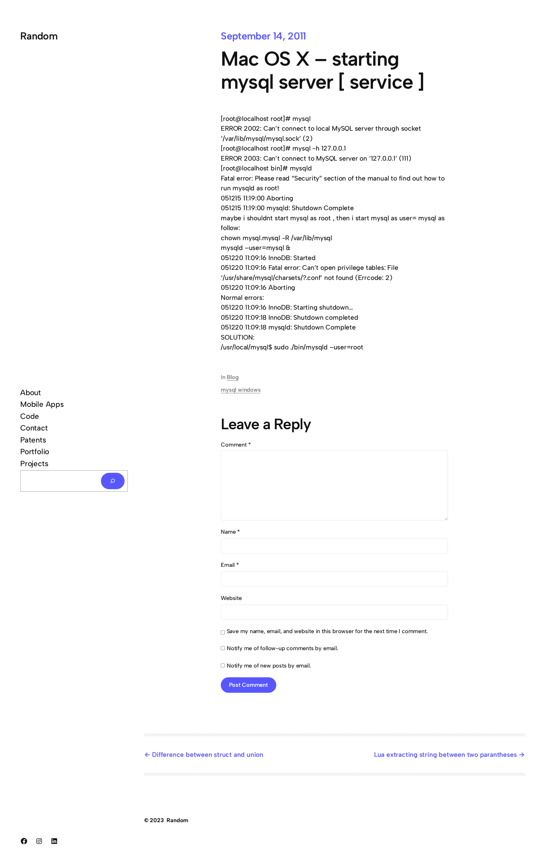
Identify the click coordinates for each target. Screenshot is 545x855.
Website (231, 598)
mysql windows (241, 389)
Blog (232, 377)
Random (38, 36)
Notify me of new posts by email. (269, 665)
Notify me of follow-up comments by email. (282, 648)
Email (230, 564)
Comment (236, 444)
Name (230, 531)
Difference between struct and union (207, 754)
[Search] (113, 481)
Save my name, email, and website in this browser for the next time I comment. (327, 631)
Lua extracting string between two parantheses (445, 754)
